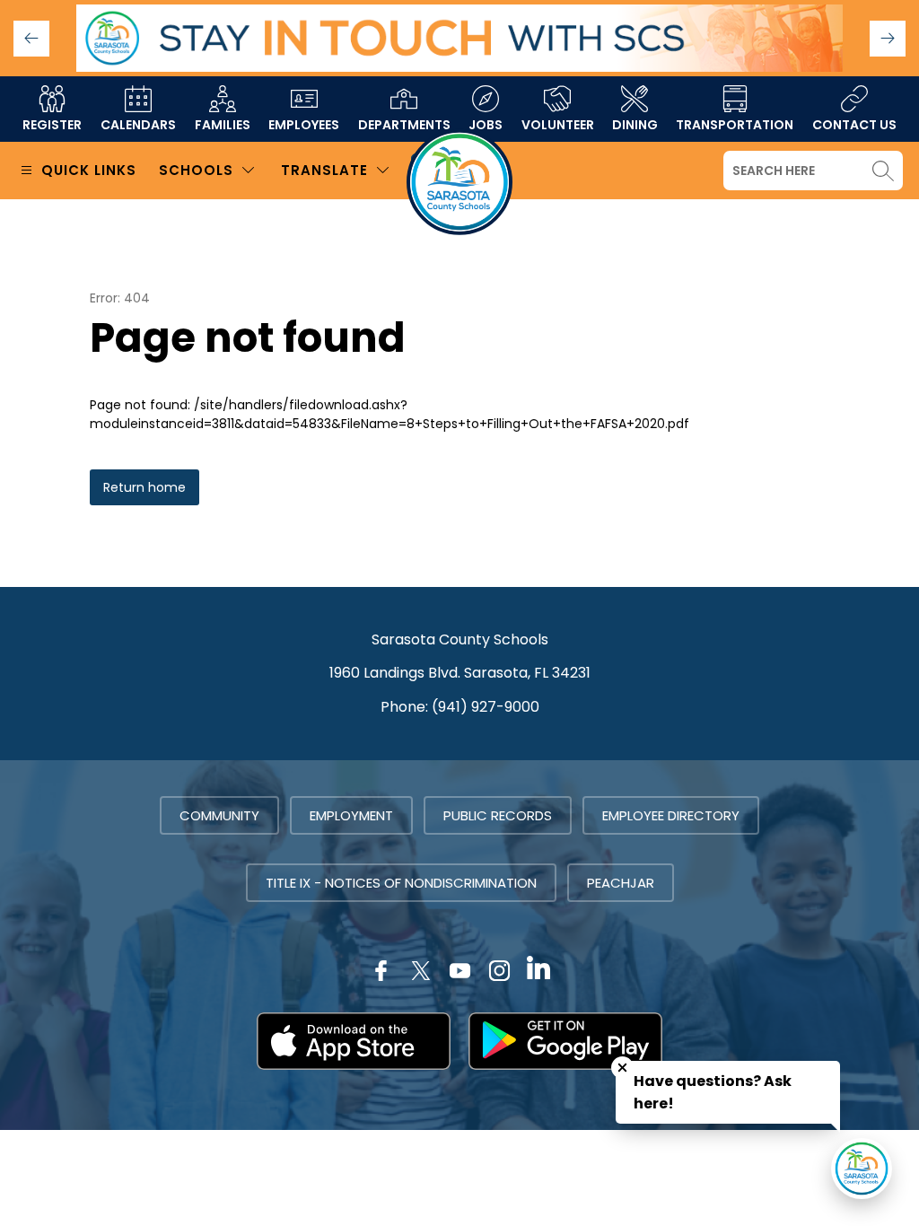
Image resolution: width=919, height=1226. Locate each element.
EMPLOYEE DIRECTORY (671, 815)
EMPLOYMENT (351, 815)
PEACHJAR (620, 882)
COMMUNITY (219, 815)
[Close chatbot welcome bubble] (622, 1067)
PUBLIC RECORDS (497, 815)
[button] (888, 39)
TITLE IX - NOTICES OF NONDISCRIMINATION (401, 882)
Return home (144, 487)
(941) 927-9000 (485, 706)
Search (883, 170)
